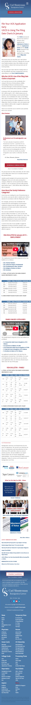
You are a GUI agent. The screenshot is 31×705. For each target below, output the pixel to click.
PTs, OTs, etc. (18, 639)
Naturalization (19, 644)
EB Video (17, 674)
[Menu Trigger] (27, 3)
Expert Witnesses (6, 690)
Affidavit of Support (20, 685)
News (3, 615)
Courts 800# (4, 673)
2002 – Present (18, 671)
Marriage (4, 644)
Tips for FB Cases (19, 678)
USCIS (21, 37)
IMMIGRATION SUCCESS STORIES (9, 561)
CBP (3, 623)
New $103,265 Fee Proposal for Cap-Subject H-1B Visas (14, 542)
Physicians (5, 629)
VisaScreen (18, 633)
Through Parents (19, 648)
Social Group (5, 689)
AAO (16, 662)
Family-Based (5, 648)
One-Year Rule (5, 692)
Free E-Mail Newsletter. (18, 73)
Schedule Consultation (15, 574)
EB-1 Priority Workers (9, 262)
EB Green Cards (5, 664)
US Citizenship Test (20, 646)
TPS (16, 690)
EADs (3, 653)
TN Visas (17, 626)
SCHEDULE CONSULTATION (15, 12)
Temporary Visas (20, 615)
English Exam (18, 635)
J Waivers (4, 632)
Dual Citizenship (19, 653)
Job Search (4, 637)
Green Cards (6, 642)
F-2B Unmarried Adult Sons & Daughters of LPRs (16, 347)
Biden (3, 617)
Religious (4, 687)
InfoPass (17, 689)
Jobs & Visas (18, 632)
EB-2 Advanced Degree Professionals (13, 264)
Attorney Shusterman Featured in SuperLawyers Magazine (15, 547)
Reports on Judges (6, 676)
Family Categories (19, 676)
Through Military (19, 649)
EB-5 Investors (7, 270)
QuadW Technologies (20, 607)
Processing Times (21, 656)
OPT (3, 658)
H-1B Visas (4, 662)
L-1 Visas (17, 623)
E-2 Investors (18, 617)
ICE (2, 621)
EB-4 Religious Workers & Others (12, 268)
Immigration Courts (6, 671)
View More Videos (24, 537)
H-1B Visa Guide (19, 619)
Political (4, 685)
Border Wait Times (20, 665)
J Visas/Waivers (19, 621)
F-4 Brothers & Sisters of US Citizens (12, 351)
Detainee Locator (6, 678)
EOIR (3, 626)
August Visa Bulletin (6, 550)
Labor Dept (18, 660)
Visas (16, 664)
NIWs (3, 639)
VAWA (17, 692)
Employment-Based (6, 646)
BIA (2, 680)
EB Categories (18, 673)
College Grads (6, 656)
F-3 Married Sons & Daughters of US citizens (15, 349)
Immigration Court (6, 624)
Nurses (17, 629)
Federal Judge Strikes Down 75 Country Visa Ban (13, 545)
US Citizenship (20, 642)
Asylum (4, 683)
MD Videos (4, 635)
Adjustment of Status (7, 651)
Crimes (3, 674)
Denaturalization (19, 651)
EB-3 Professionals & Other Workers (12, 266)
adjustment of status (22, 44)
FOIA (16, 687)
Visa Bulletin (19, 669)
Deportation (5, 669)
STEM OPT (4, 660)
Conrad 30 (4, 633)
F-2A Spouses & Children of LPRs (12, 345)
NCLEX (17, 637)
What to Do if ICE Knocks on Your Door (10, 564)
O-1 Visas (17, 624)
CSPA (16, 680)
